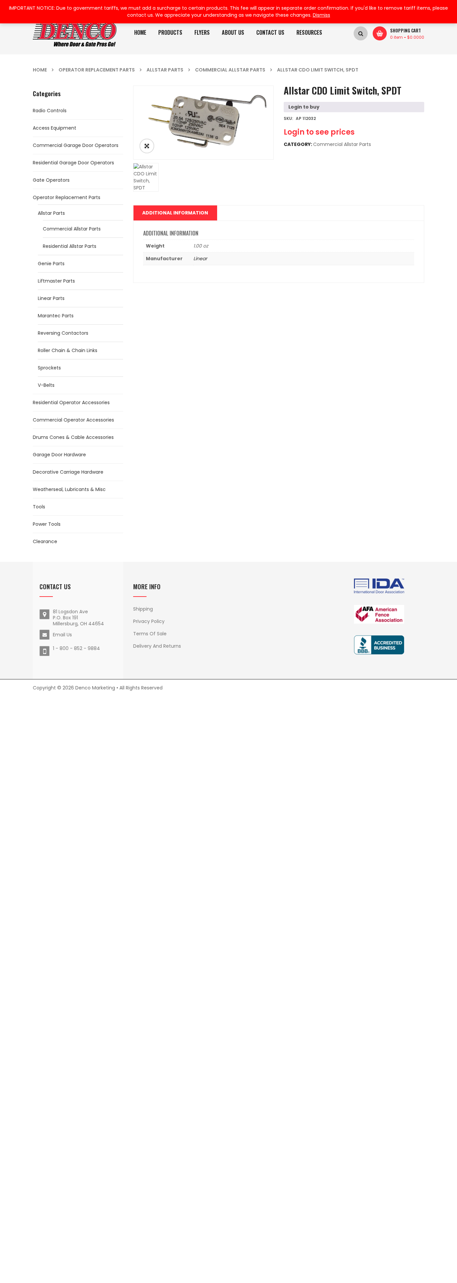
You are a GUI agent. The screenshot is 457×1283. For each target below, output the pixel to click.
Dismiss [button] (321, 15)
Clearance (45, 541)
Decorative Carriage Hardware (68, 472)
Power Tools (47, 524)
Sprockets (49, 367)
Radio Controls (50, 110)
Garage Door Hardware (59, 454)
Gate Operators (51, 180)
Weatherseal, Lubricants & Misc (69, 489)
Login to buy (303, 107)
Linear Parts (51, 298)
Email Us (62, 634)
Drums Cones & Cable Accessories (73, 437)
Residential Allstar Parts (69, 246)
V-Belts (46, 385)
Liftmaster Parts (56, 281)
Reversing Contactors (63, 333)
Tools (39, 506)
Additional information (175, 212)
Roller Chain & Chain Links (67, 350)
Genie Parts (51, 263)
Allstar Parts (165, 69)
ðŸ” (147, 146)
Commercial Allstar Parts (230, 69)
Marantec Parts (56, 315)
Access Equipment (54, 128)
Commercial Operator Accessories (73, 420)
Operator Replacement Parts (97, 69)
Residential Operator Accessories (71, 402)
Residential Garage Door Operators (73, 162)
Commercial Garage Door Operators (75, 145)
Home (40, 69)
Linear (200, 258)
